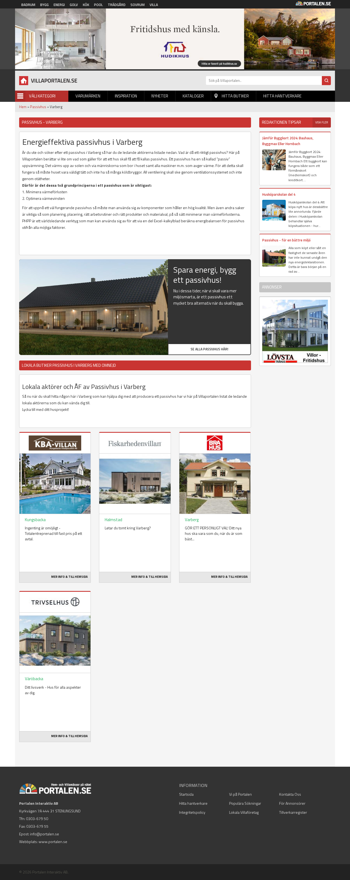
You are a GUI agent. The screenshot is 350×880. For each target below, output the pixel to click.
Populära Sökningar (245, 803)
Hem (23, 106)
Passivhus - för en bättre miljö (286, 240)
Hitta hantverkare (282, 96)
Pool (98, 4)
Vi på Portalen (240, 794)
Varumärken (87, 96)
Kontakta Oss (290, 794)
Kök (86, 4)
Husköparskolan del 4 (278, 194)
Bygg (44, 4)
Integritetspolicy (192, 812)
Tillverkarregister (293, 812)
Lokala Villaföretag (244, 812)
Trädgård (117, 4)
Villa (154, 4)
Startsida (186, 794)
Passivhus (38, 106)
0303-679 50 (37, 818)
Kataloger (193, 96)
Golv (74, 4)
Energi (59, 4)
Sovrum (137, 4)
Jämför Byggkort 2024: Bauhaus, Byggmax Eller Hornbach (287, 140)
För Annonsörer (292, 803)
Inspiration (126, 96)
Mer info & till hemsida (69, 577)
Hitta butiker (235, 96)
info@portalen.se (44, 834)
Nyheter (159, 96)
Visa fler (321, 122)
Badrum (28, 4)
